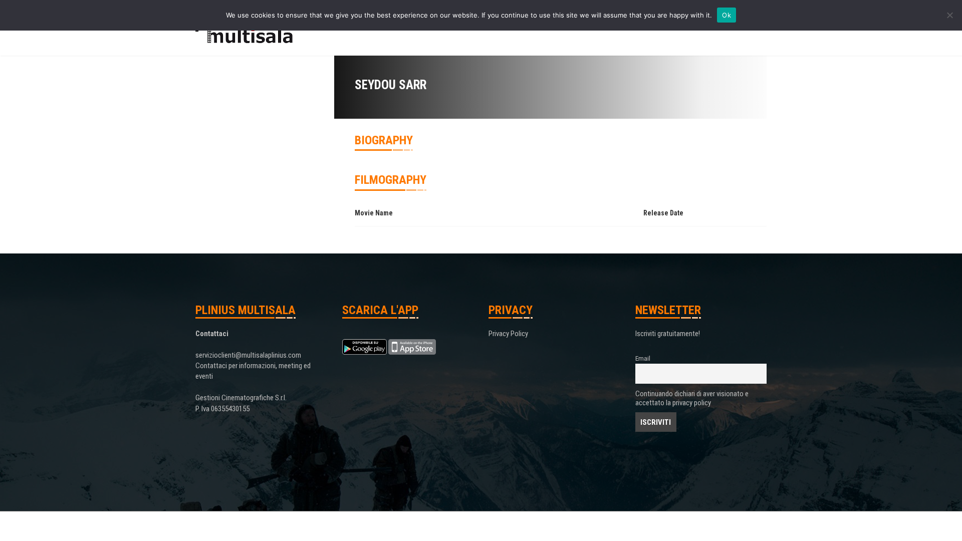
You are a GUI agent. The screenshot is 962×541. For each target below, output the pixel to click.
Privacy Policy (508, 333)
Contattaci (211, 333)
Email (642, 358)
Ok (726, 15)
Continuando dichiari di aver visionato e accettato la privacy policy (692, 398)
